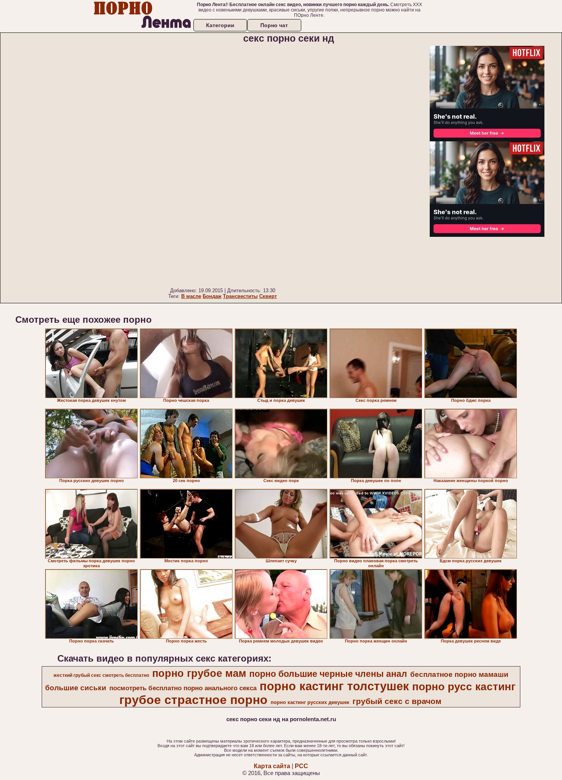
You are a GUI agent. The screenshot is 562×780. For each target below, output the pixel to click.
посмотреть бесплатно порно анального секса (183, 688)
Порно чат (274, 25)
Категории (220, 25)
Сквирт (268, 296)
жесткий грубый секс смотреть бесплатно (101, 675)
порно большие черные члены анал (328, 674)
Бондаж (212, 296)
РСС (301, 766)
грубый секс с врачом (397, 701)
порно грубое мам (199, 673)
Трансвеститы (240, 296)
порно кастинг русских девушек (310, 702)
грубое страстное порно (193, 700)
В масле (191, 296)
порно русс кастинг (464, 687)
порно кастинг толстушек (334, 686)
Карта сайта (272, 766)
